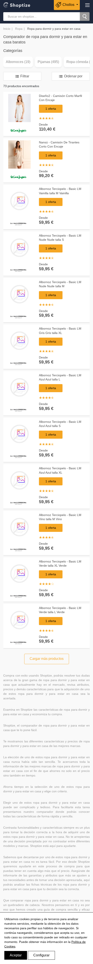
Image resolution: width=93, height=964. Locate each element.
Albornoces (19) (18, 62)
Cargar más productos (47, 658)
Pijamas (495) (48, 62)
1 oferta (50, 108)
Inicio (6, 28)
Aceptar (16, 955)
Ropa (18, 28)
